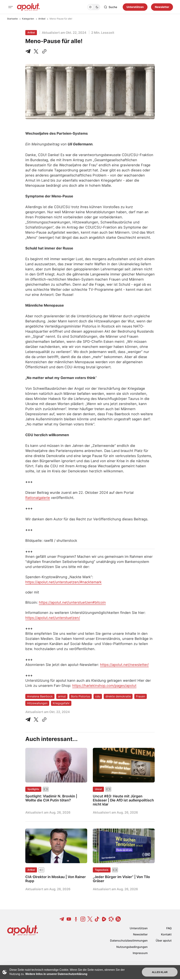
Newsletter (162, 7)
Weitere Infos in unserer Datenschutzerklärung (56, 973)
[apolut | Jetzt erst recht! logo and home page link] (28, 7)
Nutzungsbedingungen (132, 947)
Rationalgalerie (37, 498)
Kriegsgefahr (61, 703)
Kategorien (28, 18)
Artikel (41, 18)
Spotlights (33, 789)
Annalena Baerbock (40, 696)
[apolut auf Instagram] (83, 919)
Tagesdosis (101, 869)
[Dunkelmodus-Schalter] (93, 7)
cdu (97, 696)
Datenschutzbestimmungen (129, 940)
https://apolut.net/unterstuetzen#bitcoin (72, 602)
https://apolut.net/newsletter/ (124, 665)
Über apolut (164, 940)
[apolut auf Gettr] (76, 919)
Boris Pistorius (80, 696)
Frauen (140, 696)
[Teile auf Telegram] (28, 51)
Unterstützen (135, 7)
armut (62, 696)
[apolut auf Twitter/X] (90, 919)
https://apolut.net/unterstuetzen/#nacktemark (63, 582)
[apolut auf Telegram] (62, 919)
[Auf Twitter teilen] (36, 719)
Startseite (12, 18)
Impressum (140, 953)
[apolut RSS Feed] (118, 919)
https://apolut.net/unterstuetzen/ (52, 618)
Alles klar (160, 972)
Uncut (98, 789)
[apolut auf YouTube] (69, 919)
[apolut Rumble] (104, 919)
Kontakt (166, 934)
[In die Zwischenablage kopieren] (43, 51)
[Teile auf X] (36, 51)
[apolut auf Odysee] (111, 919)
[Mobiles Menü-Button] (10, 7)
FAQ (169, 928)
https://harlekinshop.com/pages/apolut (104, 685)
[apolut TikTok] (97, 919)
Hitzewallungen (37, 703)
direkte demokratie (118, 696)
